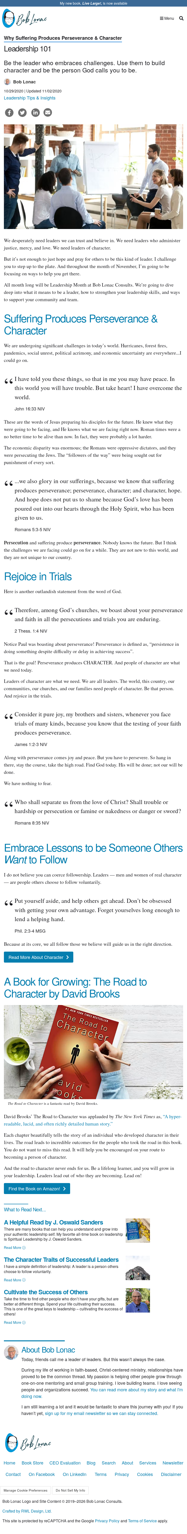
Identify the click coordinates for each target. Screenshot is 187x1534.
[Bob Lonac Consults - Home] (93, 1443)
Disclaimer (171, 1474)
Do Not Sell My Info (70, 1490)
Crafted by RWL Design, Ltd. (27, 1511)
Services (147, 1462)
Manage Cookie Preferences (25, 1490)
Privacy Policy (107, 1521)
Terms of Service (142, 1521)
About (127, 1462)
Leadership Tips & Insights (30, 97)
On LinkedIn (74, 1474)
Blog (91, 1462)
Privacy (122, 1474)
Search (109, 1462)
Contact (13, 1474)
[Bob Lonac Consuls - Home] (26, 18)
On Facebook (42, 1474)
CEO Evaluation (65, 1462)
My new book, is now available (93, 3)
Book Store (32, 1462)
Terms (101, 1474)
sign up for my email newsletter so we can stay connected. (101, 1413)
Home (9, 1462)
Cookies (145, 1474)
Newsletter (173, 1462)
